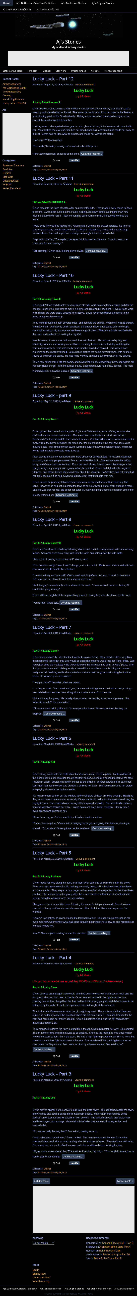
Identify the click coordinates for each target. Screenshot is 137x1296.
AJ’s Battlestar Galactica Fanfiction (35, 3)
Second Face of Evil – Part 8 (117, 1242)
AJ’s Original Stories (103, 3)
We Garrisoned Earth (14, 87)
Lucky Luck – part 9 (52, 395)
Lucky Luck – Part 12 (53, 79)
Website (95, 70)
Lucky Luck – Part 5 (52, 853)
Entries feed (39, 1273)
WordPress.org (41, 1281)
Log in (36, 1269)
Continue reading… (91, 153)
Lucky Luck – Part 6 (52, 738)
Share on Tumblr (74, 160)
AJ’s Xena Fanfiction (48, 9)
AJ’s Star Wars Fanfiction (17, 9)
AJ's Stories (68, 41)
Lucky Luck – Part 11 (53, 178)
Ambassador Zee (12, 83)
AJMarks (68, 84)
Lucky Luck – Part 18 (14, 103)
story (64, 170)
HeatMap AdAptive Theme (81, 1293)
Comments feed (41, 1277)
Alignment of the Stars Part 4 (114, 1246)
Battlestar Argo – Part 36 (116, 1254)
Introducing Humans (14, 99)
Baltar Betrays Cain (109, 1250)
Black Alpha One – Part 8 (107, 1258)
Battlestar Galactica (12, 70)
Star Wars (61, 70)
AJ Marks (42, 170)
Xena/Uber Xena (113, 70)
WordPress (60, 1293)
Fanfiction (32, 70)
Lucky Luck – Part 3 (52, 1074)
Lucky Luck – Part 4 (52, 957)
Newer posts (125, 1181)
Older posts (41, 1181)
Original (47, 70)
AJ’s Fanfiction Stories (73, 3)
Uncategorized (78, 70)
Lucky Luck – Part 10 (53, 275)
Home (6, 3)
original (57, 170)
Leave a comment (84, 84)
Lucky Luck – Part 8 (52, 519)
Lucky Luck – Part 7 (52, 627)
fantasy (50, 170)
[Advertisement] (68, 58)
